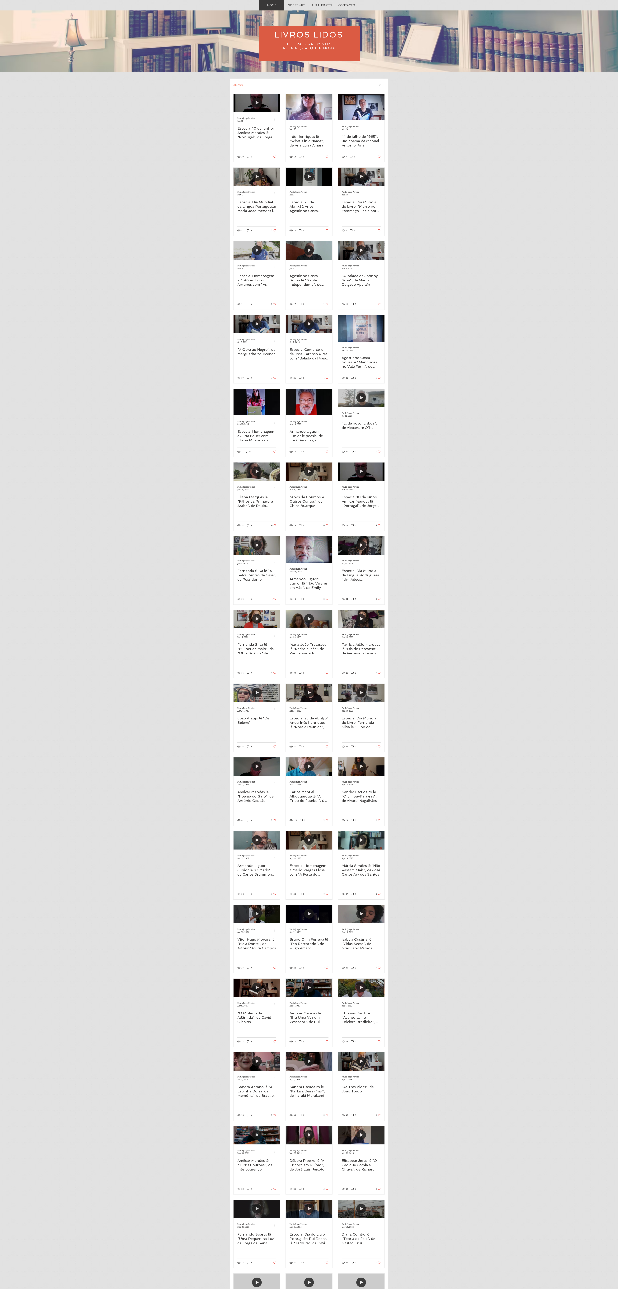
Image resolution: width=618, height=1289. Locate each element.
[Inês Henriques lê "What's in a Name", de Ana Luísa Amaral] (309, 107)
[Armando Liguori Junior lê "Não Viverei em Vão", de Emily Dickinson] (309, 549)
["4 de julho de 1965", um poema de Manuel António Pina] (361, 107)
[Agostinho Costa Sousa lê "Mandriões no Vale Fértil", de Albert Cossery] (361, 328)
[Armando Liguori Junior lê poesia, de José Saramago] (309, 402)
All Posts (238, 85)
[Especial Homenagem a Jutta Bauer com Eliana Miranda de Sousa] (257, 402)
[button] (380, 85)
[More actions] (276, 119)
